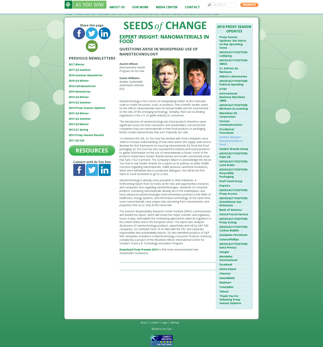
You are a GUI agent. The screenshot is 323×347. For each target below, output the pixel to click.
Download (138, 249)
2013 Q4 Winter (79, 113)
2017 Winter (76, 64)
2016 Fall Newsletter (82, 86)
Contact (154, 322)
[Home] (85, 8)
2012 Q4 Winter (79, 124)
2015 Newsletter (80, 91)
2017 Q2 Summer (80, 70)
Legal (164, 322)
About (144, 322)
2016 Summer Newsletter (86, 75)
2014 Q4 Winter (79, 97)
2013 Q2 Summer (80, 118)
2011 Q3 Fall (76, 140)
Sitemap (174, 322)
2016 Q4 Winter (79, 80)
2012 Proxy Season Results (86, 135)
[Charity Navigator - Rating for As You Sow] (161, 345)
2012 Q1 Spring (78, 129)
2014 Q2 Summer (80, 102)
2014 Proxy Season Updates (87, 108)
